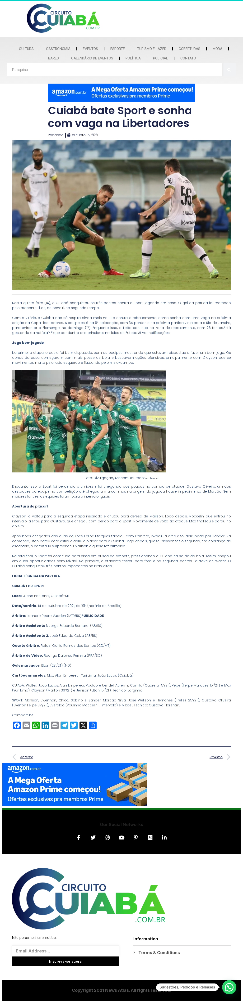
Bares (53, 58)
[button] (229, 987)
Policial (160, 58)
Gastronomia (58, 49)
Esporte (117, 49)
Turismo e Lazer (151, 49)
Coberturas (189, 49)
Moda (217, 49)
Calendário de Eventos (92, 58)
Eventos (90, 49)
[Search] (229, 69)
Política (133, 58)
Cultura (26, 49)
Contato (188, 58)
